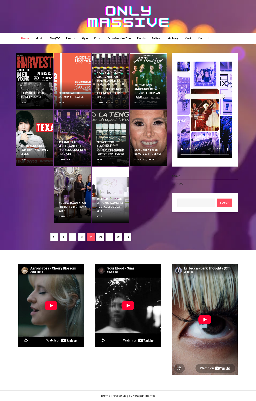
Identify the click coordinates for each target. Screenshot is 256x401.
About (176, 176)
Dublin (141, 38)
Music (39, 38)
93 (101, 237)
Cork (188, 38)
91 (82, 237)
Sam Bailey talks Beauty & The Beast (148, 152)
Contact (203, 38)
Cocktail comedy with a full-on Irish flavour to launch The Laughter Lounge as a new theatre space (109, 85)
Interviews (140, 159)
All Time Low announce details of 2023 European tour (147, 91)
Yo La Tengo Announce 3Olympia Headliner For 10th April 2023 (110, 148)
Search (224, 203)
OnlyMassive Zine (119, 38)
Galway (173, 38)
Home (25, 38)
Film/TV (55, 38)
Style (84, 38)
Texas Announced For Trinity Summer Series (34, 150)
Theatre (109, 102)
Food (97, 38)
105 (119, 237)
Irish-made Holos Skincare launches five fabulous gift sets (110, 205)
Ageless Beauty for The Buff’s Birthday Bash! (72, 207)
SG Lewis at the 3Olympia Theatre (71, 95)
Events (70, 38)
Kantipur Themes (144, 396)
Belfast (157, 38)
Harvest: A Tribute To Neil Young (34, 95)
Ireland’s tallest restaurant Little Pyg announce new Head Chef (72, 148)
